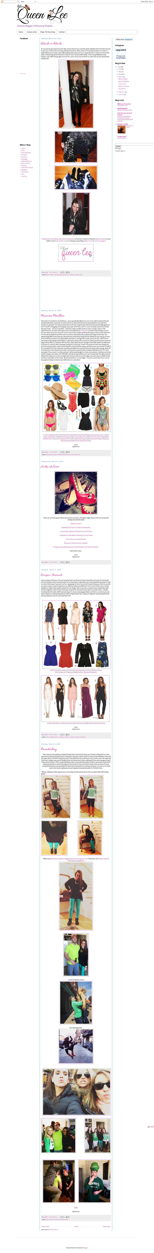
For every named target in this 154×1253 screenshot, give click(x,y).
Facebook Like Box (77, 731)
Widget (84, 731)
